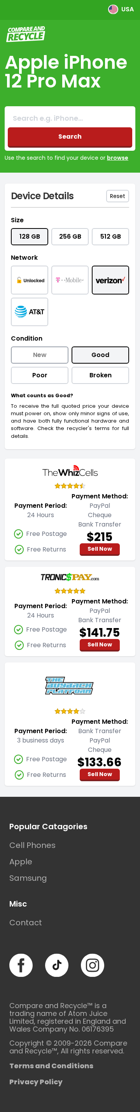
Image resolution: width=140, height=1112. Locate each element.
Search (70, 136)
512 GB (110, 236)
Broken (100, 375)
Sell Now (100, 549)
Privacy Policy (36, 1082)
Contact (25, 922)
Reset (117, 196)
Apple (20, 861)
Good (100, 354)
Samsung (28, 878)
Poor (39, 375)
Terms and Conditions (51, 1066)
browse (117, 158)
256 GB (70, 236)
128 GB (29, 236)
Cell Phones (32, 845)
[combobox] (70, 118)
